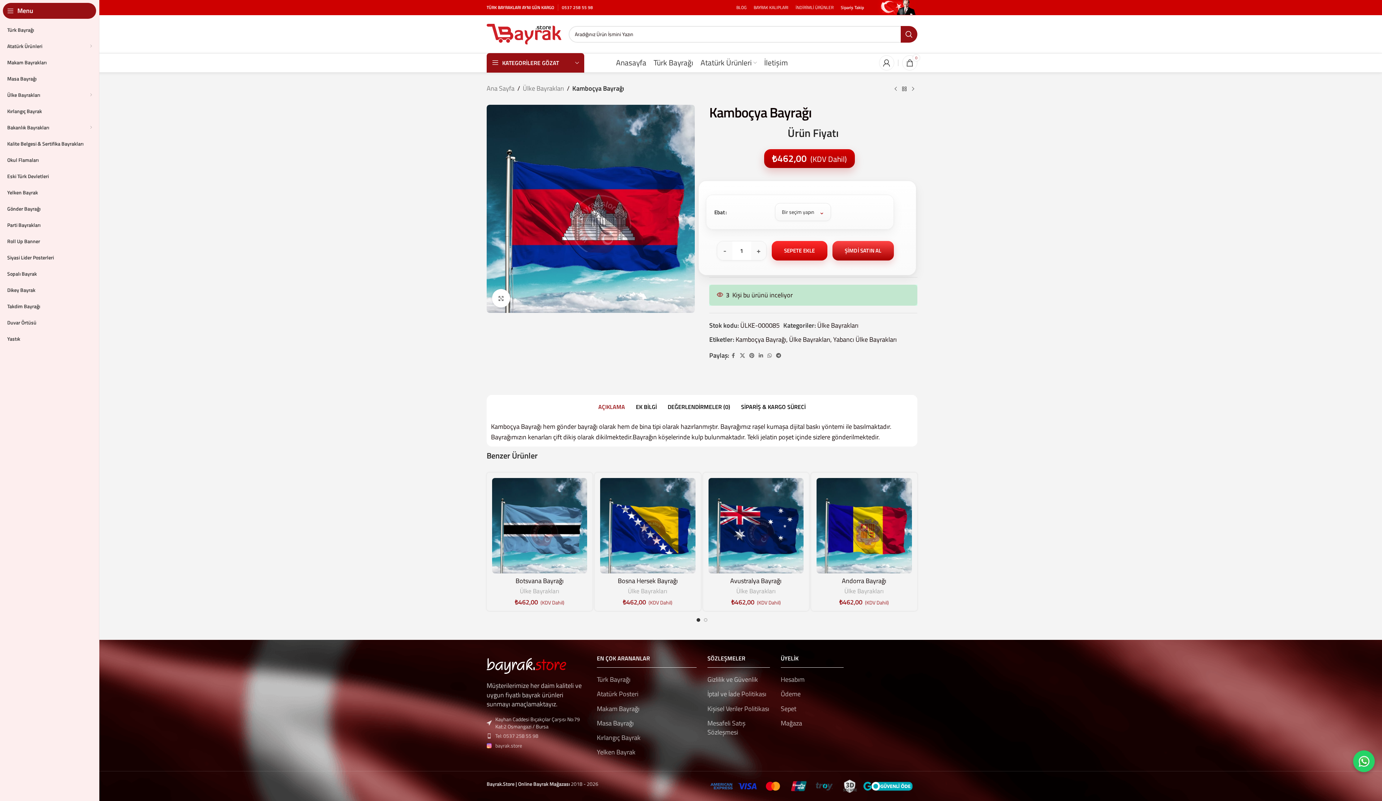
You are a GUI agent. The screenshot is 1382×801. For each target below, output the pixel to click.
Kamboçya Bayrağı (761, 339)
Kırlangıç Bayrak (619, 737)
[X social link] (742, 356)
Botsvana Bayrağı (540, 581)
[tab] (611, 406)
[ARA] (909, 34)
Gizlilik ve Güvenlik (732, 679)
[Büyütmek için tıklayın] (501, 298)
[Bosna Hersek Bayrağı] (648, 525)
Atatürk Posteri (617, 693)
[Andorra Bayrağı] (864, 525)
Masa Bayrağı (615, 723)
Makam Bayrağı (618, 708)
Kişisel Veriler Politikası (738, 708)
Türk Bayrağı (613, 679)
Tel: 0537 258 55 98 (516, 736)
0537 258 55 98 (577, 7)
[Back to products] (904, 89)
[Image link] (526, 665)
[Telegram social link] (778, 356)
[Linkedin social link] (761, 356)
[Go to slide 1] (698, 620)
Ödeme (791, 693)
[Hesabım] (886, 63)
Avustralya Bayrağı (756, 581)
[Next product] (913, 89)
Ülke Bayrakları (543, 88)
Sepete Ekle (799, 250)
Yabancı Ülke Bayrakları (865, 339)
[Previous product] (895, 89)
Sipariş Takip (852, 7)
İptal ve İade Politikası (736, 693)
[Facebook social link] (733, 356)
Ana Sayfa (501, 88)
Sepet (788, 708)
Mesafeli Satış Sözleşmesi (726, 728)
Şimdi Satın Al (863, 250)
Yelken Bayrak (616, 752)
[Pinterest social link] (752, 356)
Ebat (719, 212)
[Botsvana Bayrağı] (539, 525)
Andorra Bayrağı (864, 581)
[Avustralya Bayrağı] (756, 525)
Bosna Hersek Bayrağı (648, 581)
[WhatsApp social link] (769, 356)
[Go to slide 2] (705, 620)
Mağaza (791, 723)
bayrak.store (508, 745)
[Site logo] (524, 33)
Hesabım (793, 679)
